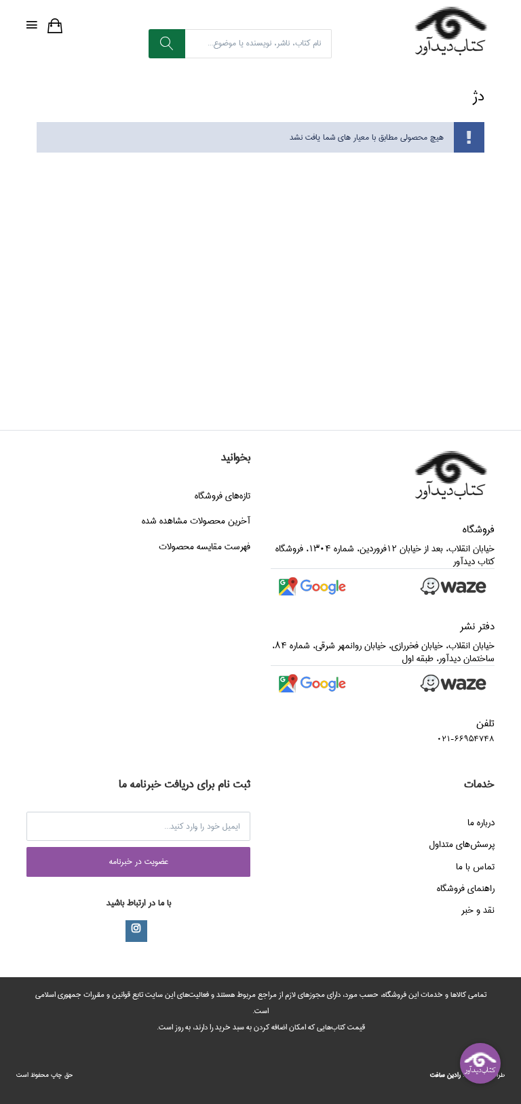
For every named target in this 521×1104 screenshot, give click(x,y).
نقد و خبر (478, 910)
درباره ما (481, 822)
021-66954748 (466, 739)
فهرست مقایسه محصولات (204, 546)
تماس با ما (475, 867)
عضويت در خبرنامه (138, 861)
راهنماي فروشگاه (466, 888)
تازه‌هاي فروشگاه (222, 496)
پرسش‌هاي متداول (462, 844)
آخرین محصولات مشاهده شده (196, 521)
